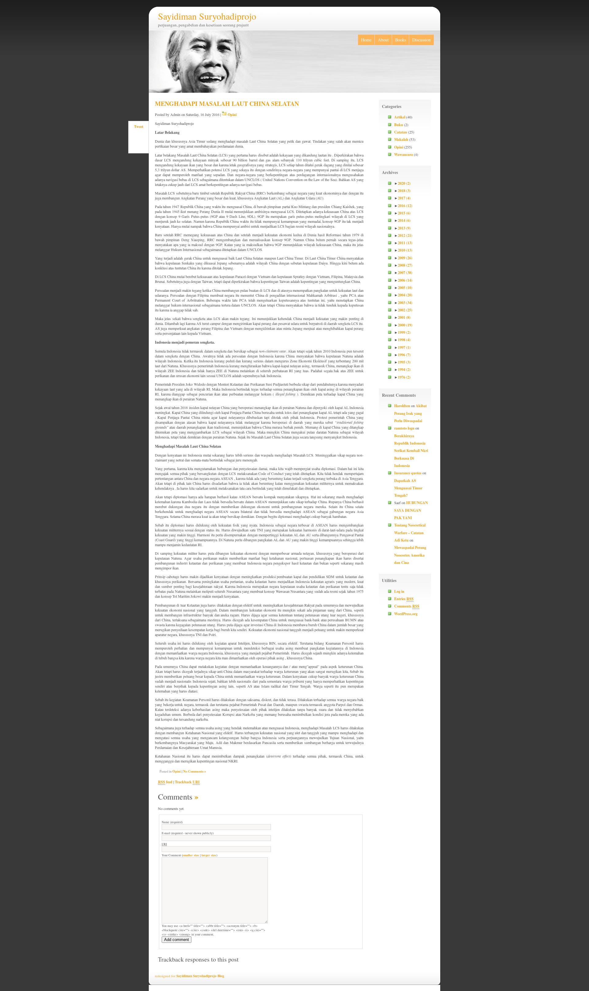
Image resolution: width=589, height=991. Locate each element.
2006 (405, 280)
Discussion (421, 40)
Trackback (187, 782)
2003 (405, 302)
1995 (404, 362)
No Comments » (194, 771)
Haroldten (402, 405)
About (383, 40)
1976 (404, 377)
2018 (404, 190)
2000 (405, 325)
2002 (405, 310)
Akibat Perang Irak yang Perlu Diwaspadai (410, 413)
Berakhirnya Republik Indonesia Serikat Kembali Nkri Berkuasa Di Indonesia (411, 450)
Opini (232, 114)
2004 (405, 295)
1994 (404, 369)
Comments (406, 606)
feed (165, 782)
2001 (404, 317)
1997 (404, 347)
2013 (404, 228)
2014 (404, 220)
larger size (209, 855)
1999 (404, 332)
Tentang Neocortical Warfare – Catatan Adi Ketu (409, 532)
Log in (399, 591)
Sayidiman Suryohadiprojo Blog (200, 976)
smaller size (191, 855)
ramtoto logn (404, 428)
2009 (405, 257)
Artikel (399, 117)
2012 (405, 235)
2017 (404, 198)
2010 (405, 250)
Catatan (400, 132)
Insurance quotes (408, 473)
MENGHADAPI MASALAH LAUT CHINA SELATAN (227, 103)
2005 (405, 287)
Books (400, 40)
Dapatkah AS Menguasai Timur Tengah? (408, 488)
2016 (405, 205)
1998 (404, 339)
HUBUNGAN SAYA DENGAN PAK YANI (411, 510)
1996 (404, 354)
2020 (404, 183)
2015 (404, 213)
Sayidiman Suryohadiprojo (207, 16)
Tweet (138, 126)
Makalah (401, 139)
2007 (405, 272)
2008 (405, 265)
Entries (404, 598)
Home (366, 40)
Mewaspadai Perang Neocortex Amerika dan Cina (410, 555)
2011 (405, 242)
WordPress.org (406, 613)
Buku (398, 124)
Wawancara (403, 154)
